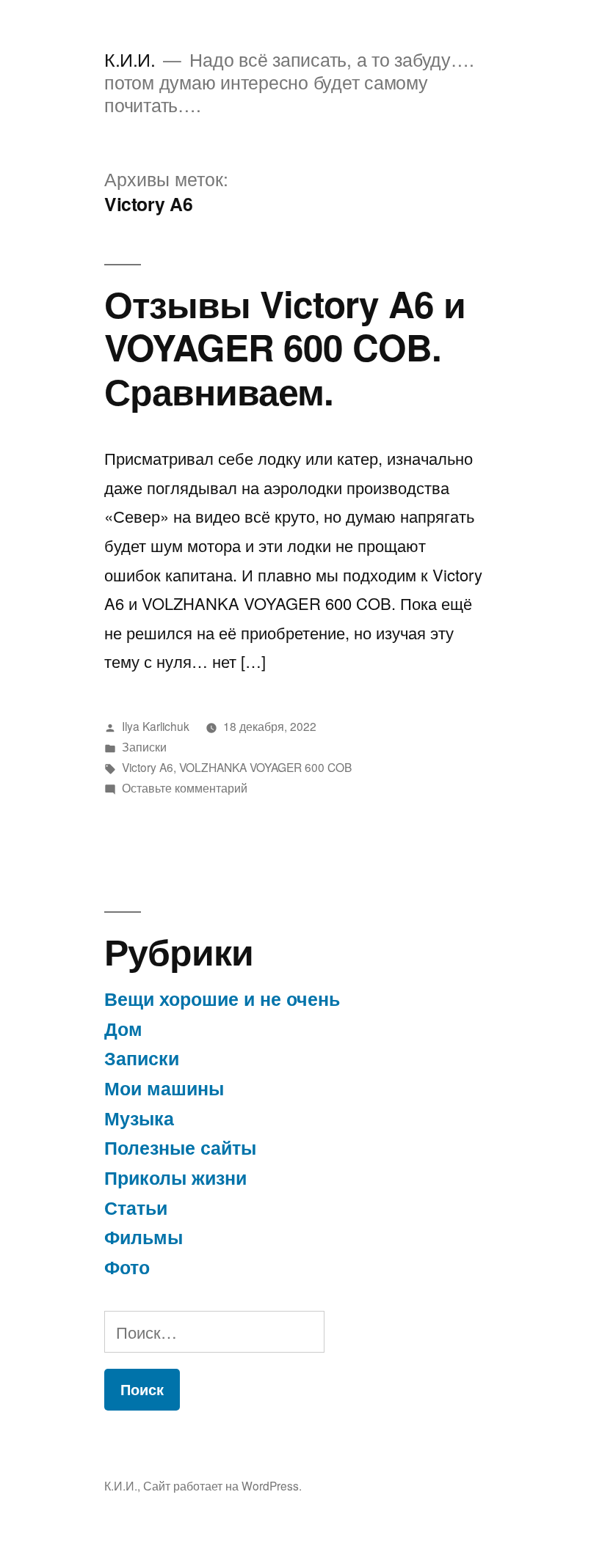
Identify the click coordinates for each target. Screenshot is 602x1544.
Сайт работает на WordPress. (222, 1485)
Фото (127, 1267)
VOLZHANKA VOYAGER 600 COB (265, 767)
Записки (144, 746)
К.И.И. (129, 59)
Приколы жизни (175, 1177)
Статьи (135, 1207)
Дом (123, 1028)
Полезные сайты (180, 1147)
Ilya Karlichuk (155, 726)
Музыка (139, 1118)
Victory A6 (147, 767)
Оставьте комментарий (184, 787)
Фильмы (143, 1237)
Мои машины (164, 1088)
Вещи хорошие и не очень (222, 998)
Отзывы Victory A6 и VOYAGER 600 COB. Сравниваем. (284, 346)
